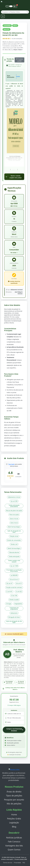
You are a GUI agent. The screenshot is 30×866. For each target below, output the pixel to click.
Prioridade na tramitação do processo (14, 570)
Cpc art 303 (14, 501)
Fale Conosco (14, 841)
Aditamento (14, 613)
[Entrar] (10, 6)
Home (14, 814)
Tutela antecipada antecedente (14, 505)
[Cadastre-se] (7, 6)
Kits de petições (14, 803)
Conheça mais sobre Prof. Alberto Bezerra (15, 688)
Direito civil (14, 544)
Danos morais (14, 519)
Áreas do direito (14, 791)
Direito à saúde (14, 599)
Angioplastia (18, 604)
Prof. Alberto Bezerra (19, 651)
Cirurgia (8, 604)
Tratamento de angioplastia (14, 608)
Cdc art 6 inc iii (14, 579)
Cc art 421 (9, 591)
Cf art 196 (14, 595)
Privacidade (17, 862)
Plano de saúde (14, 515)
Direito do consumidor (14, 540)
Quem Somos (14, 849)
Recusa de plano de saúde (14, 510)
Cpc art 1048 (14, 566)
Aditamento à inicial (14, 497)
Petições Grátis (14, 818)
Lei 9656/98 (14, 575)
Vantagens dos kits (14, 845)
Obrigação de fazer (14, 617)
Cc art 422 (19, 591)
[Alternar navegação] (3, 16)
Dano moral (14, 523)
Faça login (11, 464)
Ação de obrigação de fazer (14, 531)
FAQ (23, 862)
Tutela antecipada (14, 556)
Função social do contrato (14, 587)
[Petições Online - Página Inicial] (6, 2)
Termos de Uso (7, 862)
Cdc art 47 (9, 583)
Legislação (14, 822)
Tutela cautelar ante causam (14, 561)
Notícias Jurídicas (14, 837)
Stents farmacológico (14, 548)
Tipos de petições (14, 795)
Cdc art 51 (19, 583)
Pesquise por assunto (14, 799)
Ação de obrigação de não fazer (14, 621)
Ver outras (13, 252)
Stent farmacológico (14, 527)
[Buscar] (27, 12)
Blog (14, 826)
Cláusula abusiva (14, 552)
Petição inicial (14, 536)
